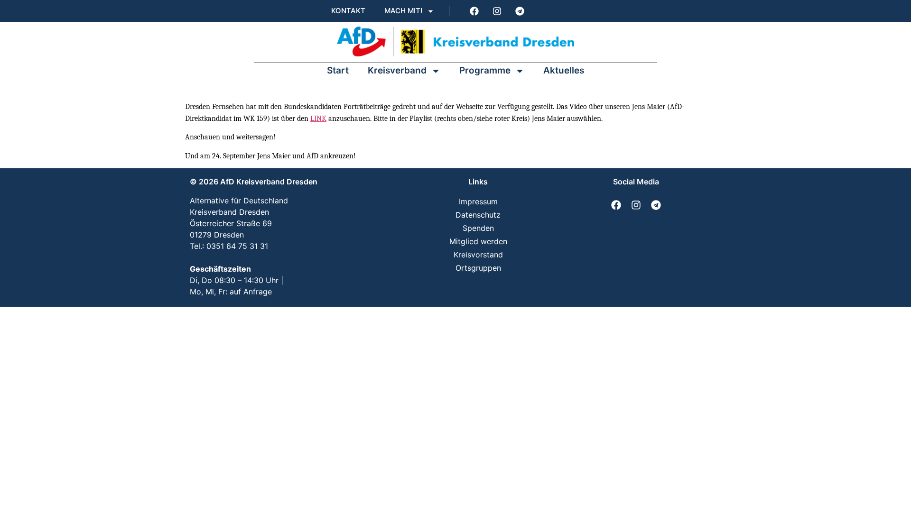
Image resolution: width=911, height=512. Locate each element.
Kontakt (348, 10)
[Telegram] (520, 11)
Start (338, 70)
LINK (318, 118)
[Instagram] (497, 11)
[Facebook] (474, 11)
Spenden (478, 228)
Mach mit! (403, 10)
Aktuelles (563, 70)
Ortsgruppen (478, 268)
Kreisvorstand (478, 254)
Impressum (478, 201)
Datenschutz (478, 214)
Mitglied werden (478, 241)
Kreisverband (397, 70)
